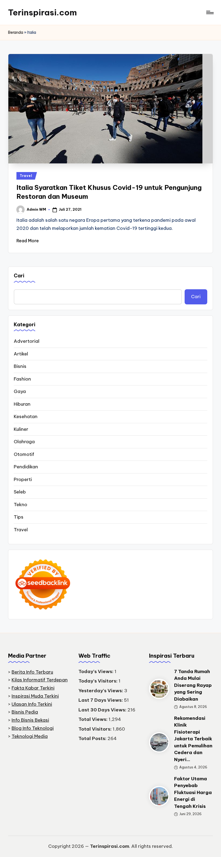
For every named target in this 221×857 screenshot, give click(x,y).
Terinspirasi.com (42, 12)
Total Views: (93, 719)
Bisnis (20, 366)
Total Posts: (93, 738)
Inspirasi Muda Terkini (35, 696)
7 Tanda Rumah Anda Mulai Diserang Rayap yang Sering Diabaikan (193, 685)
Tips (18, 517)
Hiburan (22, 404)
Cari (19, 276)
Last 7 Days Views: (101, 700)
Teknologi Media (30, 736)
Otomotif (24, 454)
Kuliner (21, 429)
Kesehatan (25, 416)
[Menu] (209, 12)
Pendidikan (26, 467)
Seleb (20, 492)
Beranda (15, 32)
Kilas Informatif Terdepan (40, 680)
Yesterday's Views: (101, 691)
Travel (26, 176)
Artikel (21, 354)
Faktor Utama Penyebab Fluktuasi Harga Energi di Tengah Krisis (193, 792)
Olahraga (24, 442)
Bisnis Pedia (25, 712)
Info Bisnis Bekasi (30, 720)
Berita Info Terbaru (32, 672)
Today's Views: (96, 671)
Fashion (22, 379)
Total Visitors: (95, 729)
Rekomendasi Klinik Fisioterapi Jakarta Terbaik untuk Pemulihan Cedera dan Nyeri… (193, 738)
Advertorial (26, 341)
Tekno (20, 505)
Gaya (20, 391)
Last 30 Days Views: (102, 710)
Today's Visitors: (98, 681)
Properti (23, 479)
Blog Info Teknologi (33, 728)
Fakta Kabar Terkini (33, 688)
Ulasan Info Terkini (32, 704)
